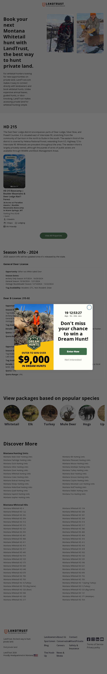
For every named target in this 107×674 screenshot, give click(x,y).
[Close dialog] (89, 307)
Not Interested (73, 360)
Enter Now (73, 351)
